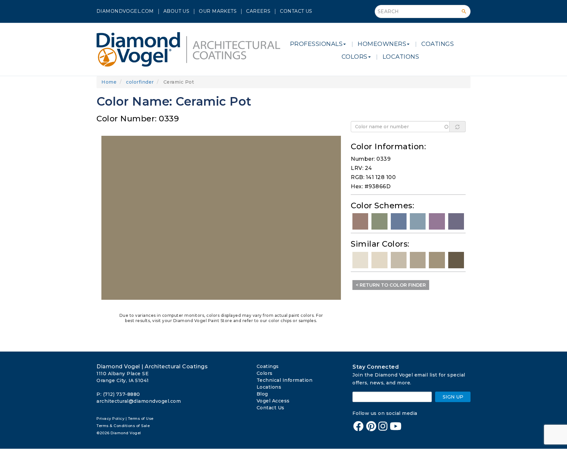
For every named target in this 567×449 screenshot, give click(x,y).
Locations (269, 387)
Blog (262, 394)
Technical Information (285, 380)
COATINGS (437, 44)
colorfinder (140, 82)
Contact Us (296, 11)
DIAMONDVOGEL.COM (125, 11)
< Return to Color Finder (391, 285)
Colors (265, 373)
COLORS (355, 56)
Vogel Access (273, 401)
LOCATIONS (401, 56)
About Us (176, 11)
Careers (258, 11)
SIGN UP (453, 397)
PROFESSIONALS (316, 44)
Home (108, 82)
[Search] (464, 11)
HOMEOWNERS (382, 44)
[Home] (190, 49)
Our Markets (218, 11)
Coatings (268, 366)
